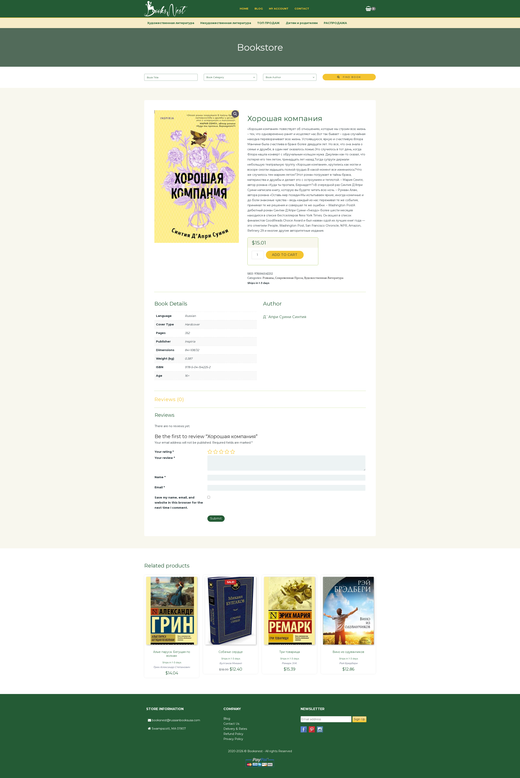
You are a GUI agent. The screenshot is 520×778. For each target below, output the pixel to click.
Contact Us (231, 724)
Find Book (350, 77)
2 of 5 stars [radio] (215, 451)
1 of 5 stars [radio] (209, 451)
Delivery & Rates (235, 729)
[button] (235, 114)
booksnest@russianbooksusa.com (176, 720)
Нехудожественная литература (225, 23)
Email (160, 487)
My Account (278, 8)
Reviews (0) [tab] (169, 399)
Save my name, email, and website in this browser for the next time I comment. (179, 503)
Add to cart (285, 255)
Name (160, 477)
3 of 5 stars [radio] (221, 451)
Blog (259, 8)
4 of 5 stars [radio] (226, 451)
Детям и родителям (302, 23)
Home (244, 8)
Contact (302, 8)
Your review (165, 458)
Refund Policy (233, 734)
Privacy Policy (233, 739)
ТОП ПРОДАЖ (268, 23)
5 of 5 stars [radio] (232, 451)
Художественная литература (170, 23)
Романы (268, 278)
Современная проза (289, 278)
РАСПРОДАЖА (335, 23)
